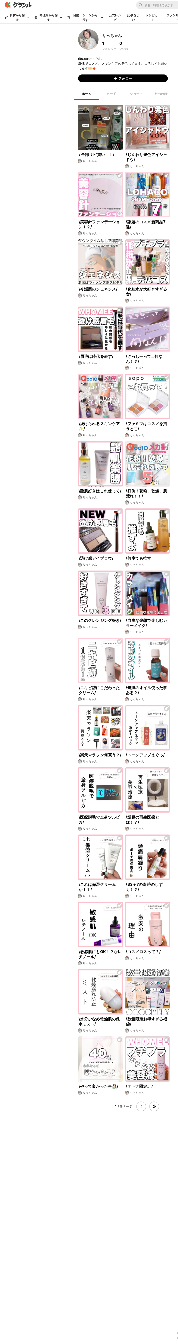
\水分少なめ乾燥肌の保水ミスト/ (99, 1021)
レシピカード (153, 17)
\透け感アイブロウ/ (96, 558)
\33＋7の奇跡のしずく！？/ (144, 887)
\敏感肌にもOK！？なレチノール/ (100, 954)
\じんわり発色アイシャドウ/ (146, 157)
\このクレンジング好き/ (100, 620)
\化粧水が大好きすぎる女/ (146, 292)
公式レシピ (115, 17)
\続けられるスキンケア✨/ (99, 426)
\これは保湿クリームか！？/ (97, 887)
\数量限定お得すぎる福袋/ (146, 1021)
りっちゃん (90, 161)
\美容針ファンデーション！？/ (99, 224)
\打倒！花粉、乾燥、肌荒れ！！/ (146, 493)
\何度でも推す (138, 558)
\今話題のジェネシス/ (98, 289)
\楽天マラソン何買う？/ (100, 755)
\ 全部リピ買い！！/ (97, 154)
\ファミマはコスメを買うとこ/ (146, 426)
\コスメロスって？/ (143, 951)
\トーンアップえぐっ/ (145, 755)
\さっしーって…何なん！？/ (144, 359)
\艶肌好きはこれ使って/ (100, 491)
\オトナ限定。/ (139, 1086)
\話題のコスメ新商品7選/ (146, 224)
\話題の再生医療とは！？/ (142, 820)
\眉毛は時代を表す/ (96, 356)
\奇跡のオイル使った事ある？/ (146, 690)
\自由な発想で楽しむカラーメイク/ (146, 623)
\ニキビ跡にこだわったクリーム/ (99, 690)
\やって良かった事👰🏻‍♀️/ (99, 1086)
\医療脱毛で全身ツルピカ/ (99, 820)
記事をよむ (133, 17)
